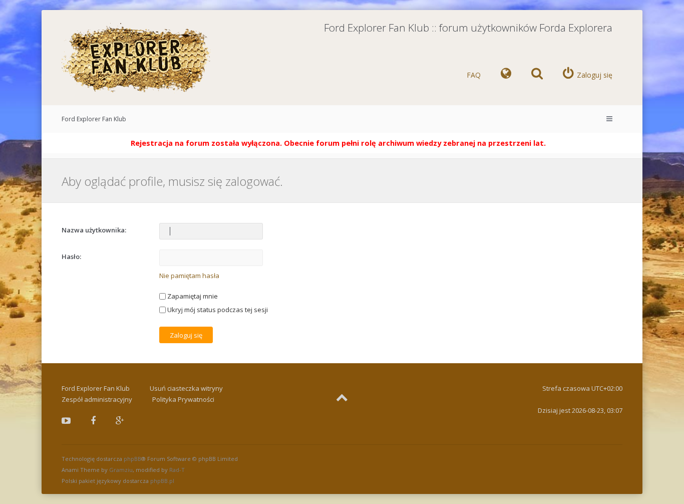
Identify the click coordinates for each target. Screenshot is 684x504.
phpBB (132, 458)
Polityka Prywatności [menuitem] (183, 399)
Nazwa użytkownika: (94, 229)
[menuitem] (506, 75)
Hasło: (71, 256)
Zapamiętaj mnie (192, 296)
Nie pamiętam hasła (189, 275)
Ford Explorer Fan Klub (94, 119)
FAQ (474, 75)
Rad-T (177, 469)
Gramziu (121, 469)
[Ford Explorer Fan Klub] (137, 58)
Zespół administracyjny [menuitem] (97, 399)
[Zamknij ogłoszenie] (634, 141)
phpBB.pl (162, 480)
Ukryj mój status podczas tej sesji (217, 309)
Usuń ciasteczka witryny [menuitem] (186, 388)
